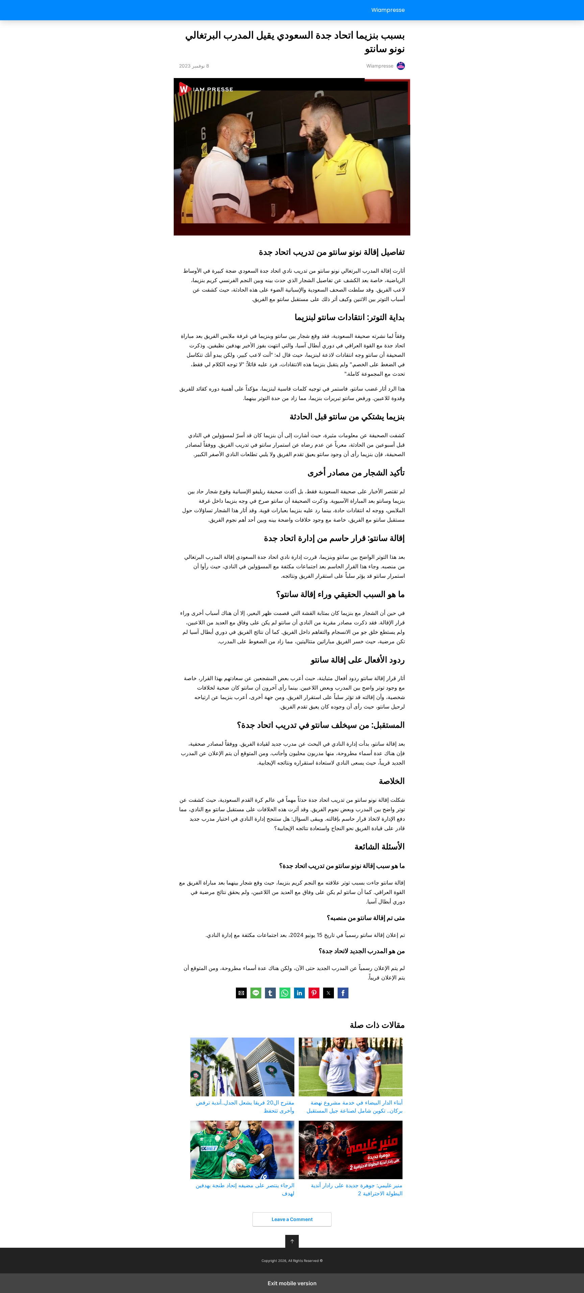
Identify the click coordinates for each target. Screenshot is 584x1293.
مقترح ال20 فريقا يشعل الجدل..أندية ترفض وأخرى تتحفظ (245, 1106)
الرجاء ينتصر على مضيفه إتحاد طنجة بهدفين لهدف (245, 1189)
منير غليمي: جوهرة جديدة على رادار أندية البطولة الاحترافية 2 (357, 1189)
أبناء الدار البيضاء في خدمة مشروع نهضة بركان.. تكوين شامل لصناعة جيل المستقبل (355, 1106)
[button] (343, 993)
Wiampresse (388, 10)
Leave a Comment (292, 1219)
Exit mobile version (292, 1283)
